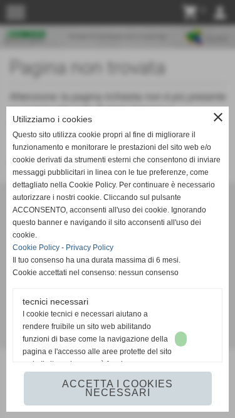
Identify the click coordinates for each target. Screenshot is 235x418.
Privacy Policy (89, 247)
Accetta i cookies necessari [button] (117, 388)
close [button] (218, 117)
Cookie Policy (36, 247)
